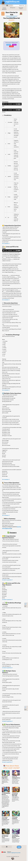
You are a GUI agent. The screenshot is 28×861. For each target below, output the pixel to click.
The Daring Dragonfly (14, 817)
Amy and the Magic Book (5, 777)
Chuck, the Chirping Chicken (16, 777)
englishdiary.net (12, 1)
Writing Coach (12, 7)
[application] (12, 104)
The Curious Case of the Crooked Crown (5, 818)
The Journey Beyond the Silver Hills (15, 794)
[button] (7, 5)
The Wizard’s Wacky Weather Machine (16, 836)
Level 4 (11, 46)
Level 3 (14, 44)
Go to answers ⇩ (6, 243)
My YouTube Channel (21, 8)
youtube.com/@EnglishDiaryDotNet (13, 852)
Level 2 (8, 44)
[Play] (4, 104)
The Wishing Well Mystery (6, 793)
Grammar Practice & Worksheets (4, 8)
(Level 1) (11, 20)
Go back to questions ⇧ (7, 580)
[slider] (19, 104)
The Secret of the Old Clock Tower (5, 836)
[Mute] (16, 104)
